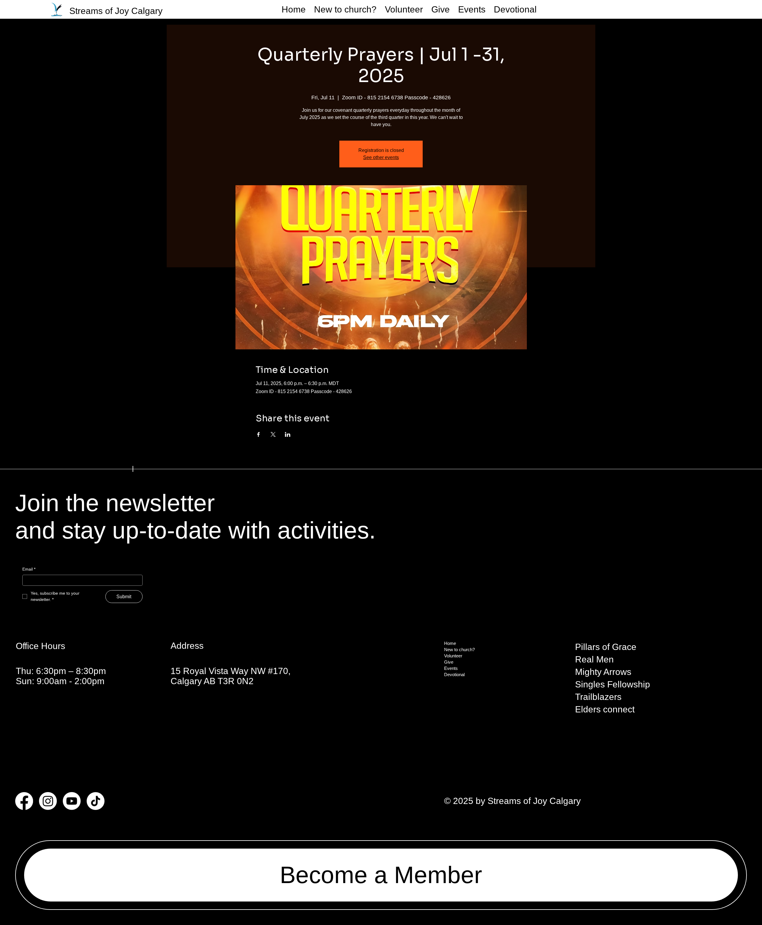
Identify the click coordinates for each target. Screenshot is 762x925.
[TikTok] (95, 801)
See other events (381, 157)
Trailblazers (598, 697)
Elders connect (605, 709)
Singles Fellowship (612, 684)
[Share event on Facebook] (258, 434)
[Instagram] (48, 801)
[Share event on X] (273, 434)
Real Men (594, 659)
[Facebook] (24, 801)
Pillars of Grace (605, 647)
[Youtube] (72, 801)
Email (28, 569)
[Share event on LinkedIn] (288, 434)
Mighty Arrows (603, 672)
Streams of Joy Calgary (116, 11)
